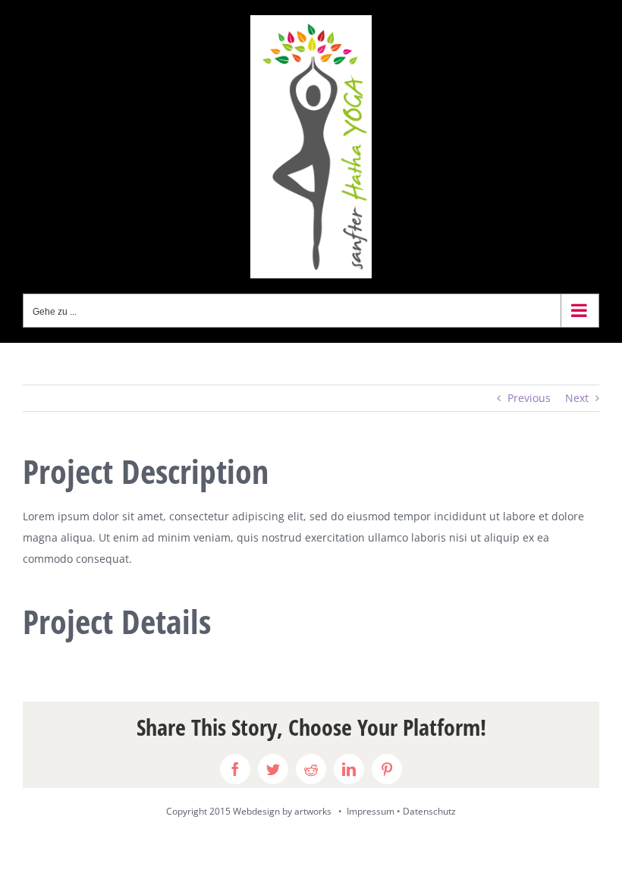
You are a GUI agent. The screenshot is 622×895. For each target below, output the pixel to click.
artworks (312, 811)
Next (577, 398)
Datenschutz (429, 811)
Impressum (370, 811)
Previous (529, 398)
